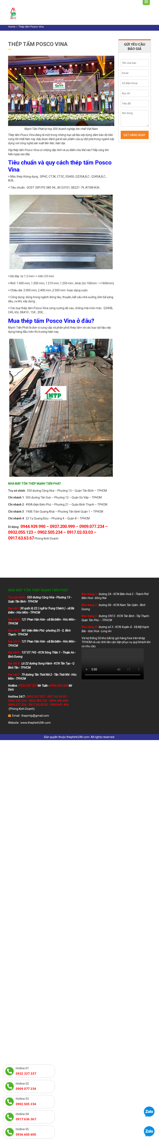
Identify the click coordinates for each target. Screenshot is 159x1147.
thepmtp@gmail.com (35, 715)
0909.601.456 (59, 704)
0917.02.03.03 (38, 704)
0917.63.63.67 (56, 696)
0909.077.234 (17, 704)
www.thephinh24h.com (35, 722)
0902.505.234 (17, 700)
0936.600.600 (58, 700)
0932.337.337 (36, 696)
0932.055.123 (38, 700)
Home (11, 26)
